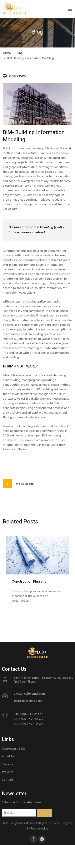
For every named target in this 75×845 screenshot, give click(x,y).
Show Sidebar (18, 76)
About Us (8, 756)
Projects (7, 772)
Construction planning (29, 581)
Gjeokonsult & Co (24, 823)
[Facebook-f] (33, 839)
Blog (19, 53)
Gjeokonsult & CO (13, 748)
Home (7, 53)
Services (7, 764)
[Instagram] (42, 839)
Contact (7, 779)
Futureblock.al (39, 828)
